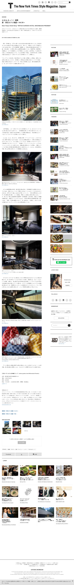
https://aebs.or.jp (61, 343)
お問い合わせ (55, 563)
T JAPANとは (18, 563)
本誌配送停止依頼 (50, 564)
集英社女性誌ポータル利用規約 (33, 563)
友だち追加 (21, 442)
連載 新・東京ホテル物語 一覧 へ (9, 413)
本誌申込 (67, 285)
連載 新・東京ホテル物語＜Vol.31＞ (10, 411)
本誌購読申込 (42, 564)
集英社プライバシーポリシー (46, 563)
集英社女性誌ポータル (33, 565)
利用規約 (24, 563)
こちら (65, 342)
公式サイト (4, 383)
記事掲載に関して (35, 564)
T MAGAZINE (42, 565)
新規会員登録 (61, 318)
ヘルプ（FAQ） (20, 564)
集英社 (56, 564)
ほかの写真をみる (5, 124)
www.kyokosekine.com (6, 404)
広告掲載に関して (27, 564)
